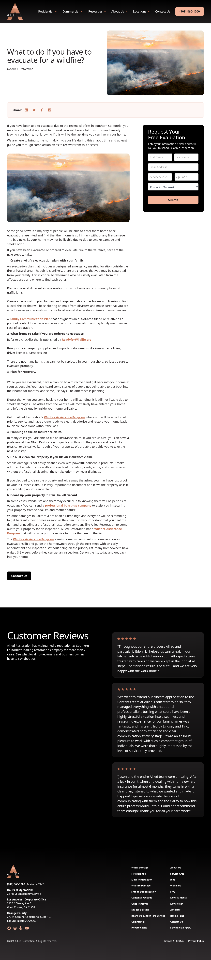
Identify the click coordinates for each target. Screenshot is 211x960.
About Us (117, 11)
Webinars (175, 885)
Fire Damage (138, 873)
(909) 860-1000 (190, 11)
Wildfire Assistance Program (64, 417)
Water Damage (139, 867)
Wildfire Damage (141, 885)
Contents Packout (141, 897)
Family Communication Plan (30, 319)
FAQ (172, 891)
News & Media (178, 897)
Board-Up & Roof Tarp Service (148, 915)
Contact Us (162, 11)
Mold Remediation (141, 879)
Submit (173, 200)
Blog (172, 879)
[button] (48, 11)
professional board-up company (68, 505)
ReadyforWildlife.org (76, 339)
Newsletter (176, 903)
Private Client (139, 927)
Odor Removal (139, 903)
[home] (15, 11)
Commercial (70, 11)
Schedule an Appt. (180, 927)
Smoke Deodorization (143, 891)
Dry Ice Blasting (140, 909)
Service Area (177, 873)
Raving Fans (177, 915)
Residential (45, 11)
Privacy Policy (196, 941)
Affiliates (175, 909)
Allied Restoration (22, 69)
